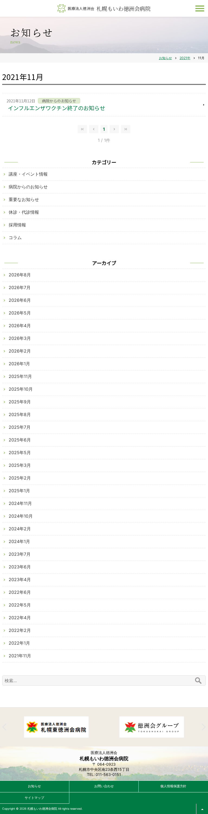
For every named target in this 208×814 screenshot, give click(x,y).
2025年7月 (20, 427)
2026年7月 (20, 287)
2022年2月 (20, 630)
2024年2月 (20, 528)
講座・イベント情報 (28, 174)
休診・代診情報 (24, 212)
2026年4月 (20, 325)
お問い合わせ (104, 786)
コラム (15, 237)
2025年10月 (21, 389)
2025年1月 (19, 490)
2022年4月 (20, 617)
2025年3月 (20, 465)
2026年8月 (20, 274)
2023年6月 (20, 567)
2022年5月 (20, 605)
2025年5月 (20, 452)
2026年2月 (20, 351)
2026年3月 (20, 338)
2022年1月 (19, 643)
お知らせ (34, 786)
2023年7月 (20, 554)
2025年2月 (20, 478)
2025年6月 (20, 440)
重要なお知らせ (24, 199)
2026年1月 (19, 363)
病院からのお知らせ (28, 186)
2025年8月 (20, 414)
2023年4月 (20, 579)
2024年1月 (19, 541)
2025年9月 (20, 401)
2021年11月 (20, 655)
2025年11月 (20, 376)
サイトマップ (34, 798)
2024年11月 (20, 503)
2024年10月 (21, 516)
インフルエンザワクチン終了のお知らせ (56, 108)
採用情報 (17, 224)
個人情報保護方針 (173, 786)
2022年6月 (20, 592)
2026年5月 (20, 313)
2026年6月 (20, 300)
